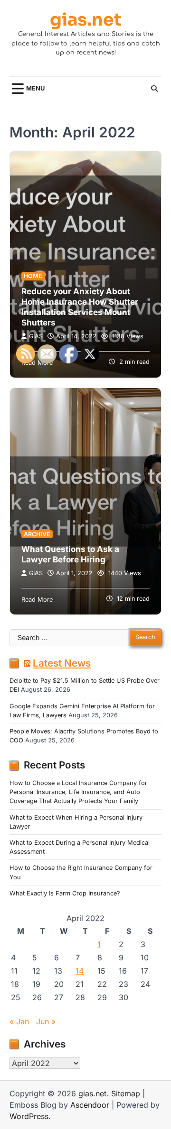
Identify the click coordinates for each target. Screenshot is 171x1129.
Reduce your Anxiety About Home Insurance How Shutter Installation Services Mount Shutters (79, 307)
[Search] (154, 88)
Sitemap (125, 1093)
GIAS (36, 336)
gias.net (86, 19)
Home (33, 276)
